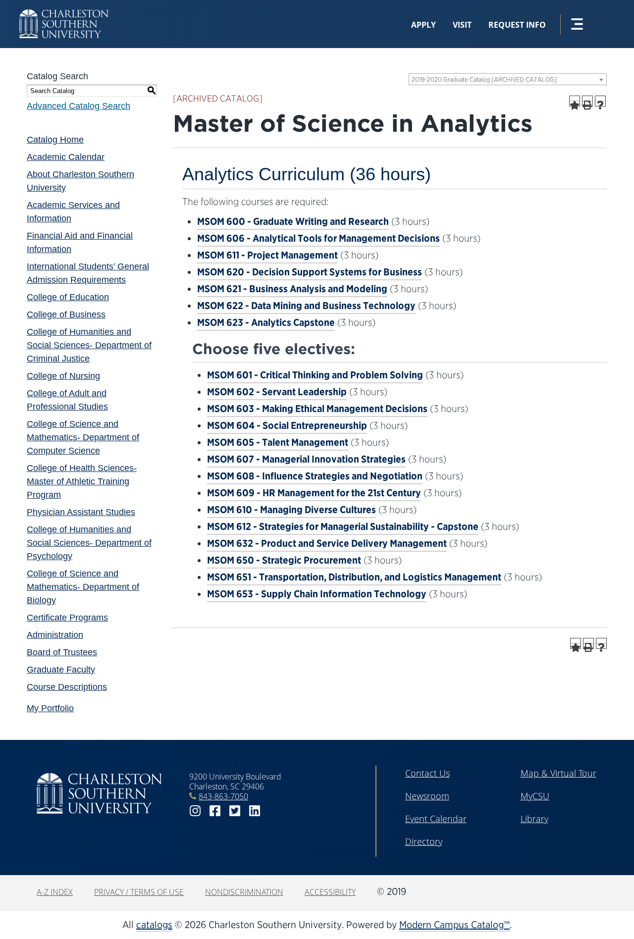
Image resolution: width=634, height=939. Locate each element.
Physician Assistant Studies (81, 512)
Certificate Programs (67, 618)
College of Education (68, 297)
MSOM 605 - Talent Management (277, 442)
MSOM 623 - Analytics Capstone (266, 322)
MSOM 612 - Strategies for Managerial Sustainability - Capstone (342, 526)
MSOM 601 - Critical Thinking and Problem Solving (315, 375)
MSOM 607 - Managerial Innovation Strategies (306, 459)
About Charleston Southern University (80, 181)
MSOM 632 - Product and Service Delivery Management (327, 543)
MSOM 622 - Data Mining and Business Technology (306, 306)
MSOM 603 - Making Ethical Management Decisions (317, 409)
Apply (423, 24)
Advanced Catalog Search (78, 106)
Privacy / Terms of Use (139, 892)
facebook (215, 811)
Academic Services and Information (73, 211)
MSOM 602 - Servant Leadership (277, 392)
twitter (235, 811)
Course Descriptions (67, 687)
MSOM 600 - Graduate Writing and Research (293, 221)
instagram (195, 811)
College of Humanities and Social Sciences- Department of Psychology (89, 542)
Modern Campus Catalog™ (454, 925)
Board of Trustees (62, 652)
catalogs (154, 925)
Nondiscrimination (244, 892)
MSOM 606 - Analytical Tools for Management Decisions (318, 238)
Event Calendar (436, 819)
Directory (423, 841)
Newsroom (427, 796)
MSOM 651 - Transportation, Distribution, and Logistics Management (354, 577)
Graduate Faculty (61, 670)
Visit (462, 24)
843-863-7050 (223, 796)
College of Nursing (63, 376)
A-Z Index (55, 892)
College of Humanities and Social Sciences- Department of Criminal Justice (89, 345)
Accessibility (330, 892)
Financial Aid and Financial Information (80, 242)
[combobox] (508, 79)
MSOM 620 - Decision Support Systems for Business (309, 272)
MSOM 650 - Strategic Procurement (284, 560)
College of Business (66, 314)
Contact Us (427, 773)
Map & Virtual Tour (558, 773)
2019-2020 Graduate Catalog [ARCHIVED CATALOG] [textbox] (484, 79)
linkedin (255, 811)
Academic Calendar (66, 157)
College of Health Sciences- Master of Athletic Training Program (82, 481)
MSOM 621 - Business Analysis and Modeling (292, 289)
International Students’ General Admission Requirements (88, 273)
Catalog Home (55, 140)
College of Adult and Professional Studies (67, 400)
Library (534, 819)
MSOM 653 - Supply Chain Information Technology (316, 594)
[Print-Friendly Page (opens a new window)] (587, 101)
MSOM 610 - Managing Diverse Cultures (291, 510)
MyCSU (535, 796)
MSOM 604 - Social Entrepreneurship (287, 425)
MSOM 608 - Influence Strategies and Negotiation (315, 476)
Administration (55, 635)
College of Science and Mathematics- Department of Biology (83, 587)
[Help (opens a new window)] (600, 101)
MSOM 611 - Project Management (267, 255)
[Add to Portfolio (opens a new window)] (574, 101)
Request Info (517, 24)
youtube (274, 811)
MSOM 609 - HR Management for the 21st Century (314, 493)
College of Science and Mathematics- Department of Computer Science (83, 437)
